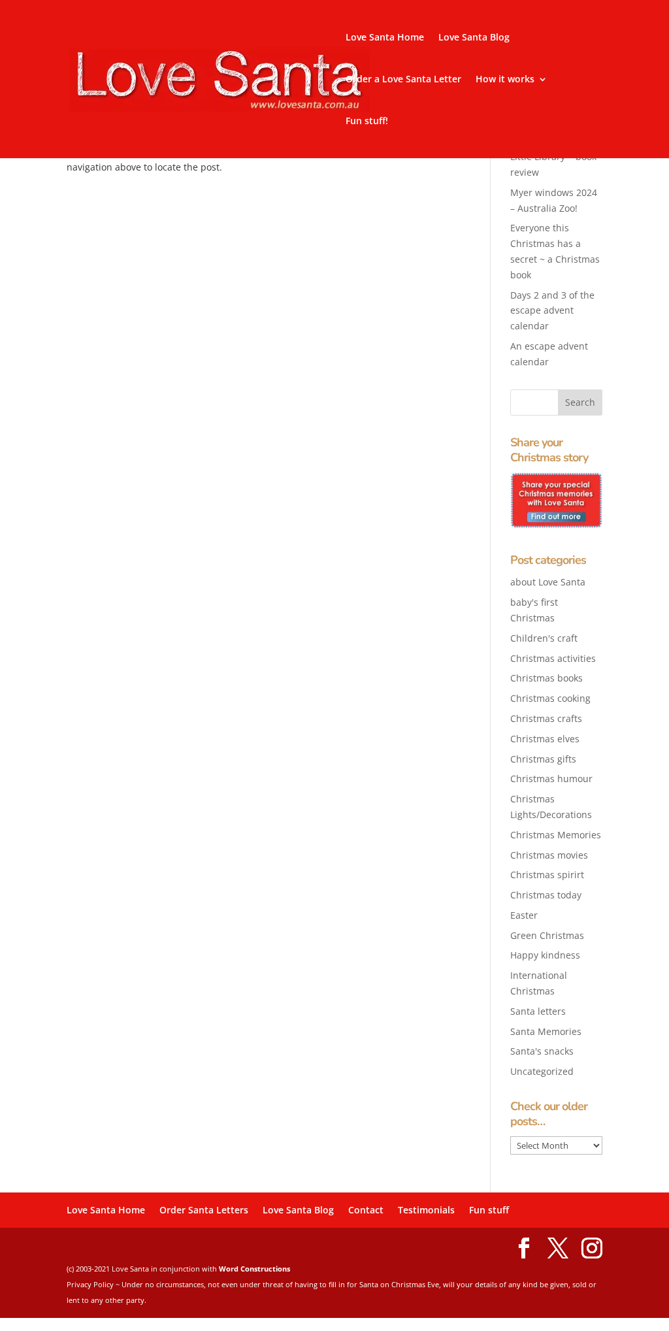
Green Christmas (547, 935)
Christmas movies (549, 855)
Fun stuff (489, 1210)
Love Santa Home (385, 38)
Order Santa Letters (203, 1210)
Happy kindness (545, 955)
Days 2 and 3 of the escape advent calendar (552, 311)
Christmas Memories (555, 835)
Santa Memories (545, 1031)
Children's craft (544, 638)
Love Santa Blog (474, 38)
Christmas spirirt (547, 874)
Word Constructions (254, 1268)
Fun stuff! (367, 121)
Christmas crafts (546, 718)
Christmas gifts (543, 759)
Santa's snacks (542, 1051)
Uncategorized (542, 1071)
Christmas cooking (550, 698)
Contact (365, 1210)
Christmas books (546, 678)
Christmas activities (553, 658)
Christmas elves (544, 738)
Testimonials (426, 1210)
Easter (524, 915)
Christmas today (545, 895)
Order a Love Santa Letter (403, 79)
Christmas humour (551, 778)
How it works (505, 79)
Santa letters (538, 1011)
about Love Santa (547, 582)
